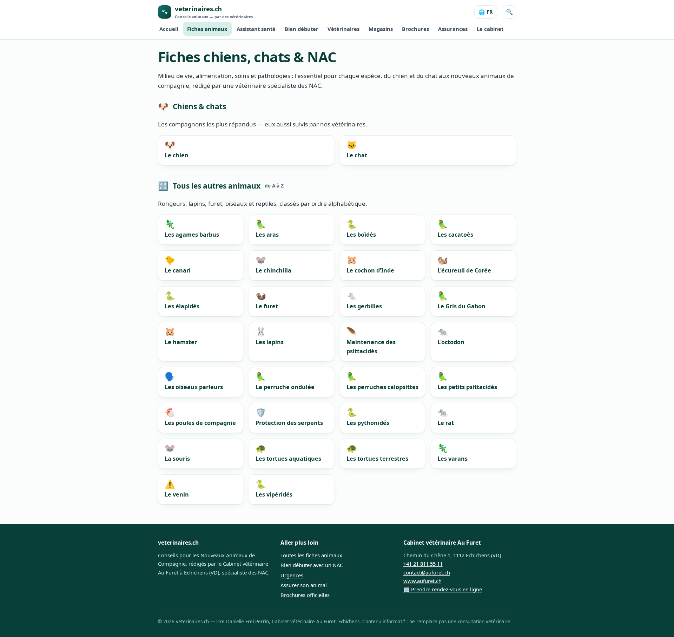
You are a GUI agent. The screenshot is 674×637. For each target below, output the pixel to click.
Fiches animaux (207, 28)
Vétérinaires (343, 28)
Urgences (291, 575)
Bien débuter (301, 28)
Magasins (381, 28)
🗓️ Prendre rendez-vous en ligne (442, 589)
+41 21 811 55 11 (423, 563)
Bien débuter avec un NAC (311, 565)
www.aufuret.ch (422, 580)
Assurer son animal (303, 585)
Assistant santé (256, 28)
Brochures (415, 28)
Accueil (168, 28)
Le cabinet (490, 28)
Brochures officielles (305, 594)
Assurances (453, 28)
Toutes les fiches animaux (311, 555)
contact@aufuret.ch (426, 572)
